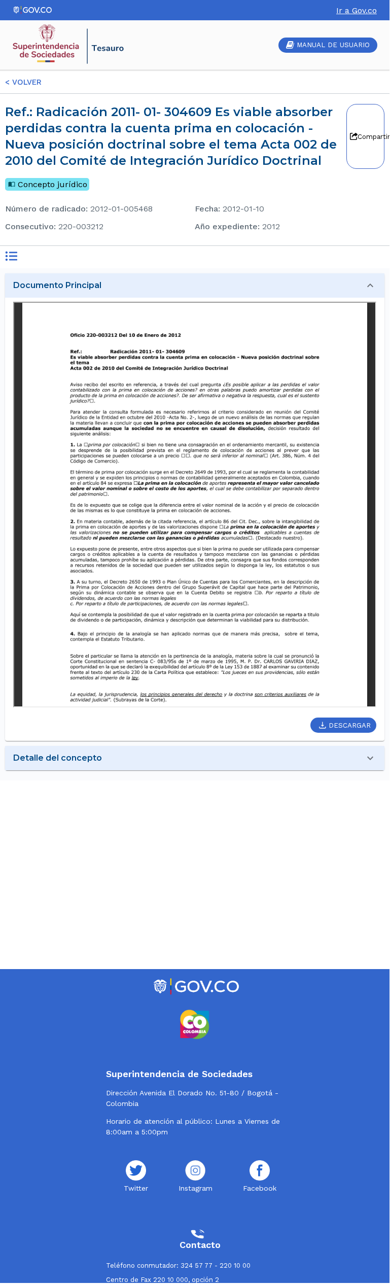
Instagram (195, 1188)
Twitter (136, 1188)
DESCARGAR (350, 725)
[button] (194, 285)
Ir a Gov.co (356, 10)
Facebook (259, 1188)
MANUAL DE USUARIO (333, 45)
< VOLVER (23, 82)
